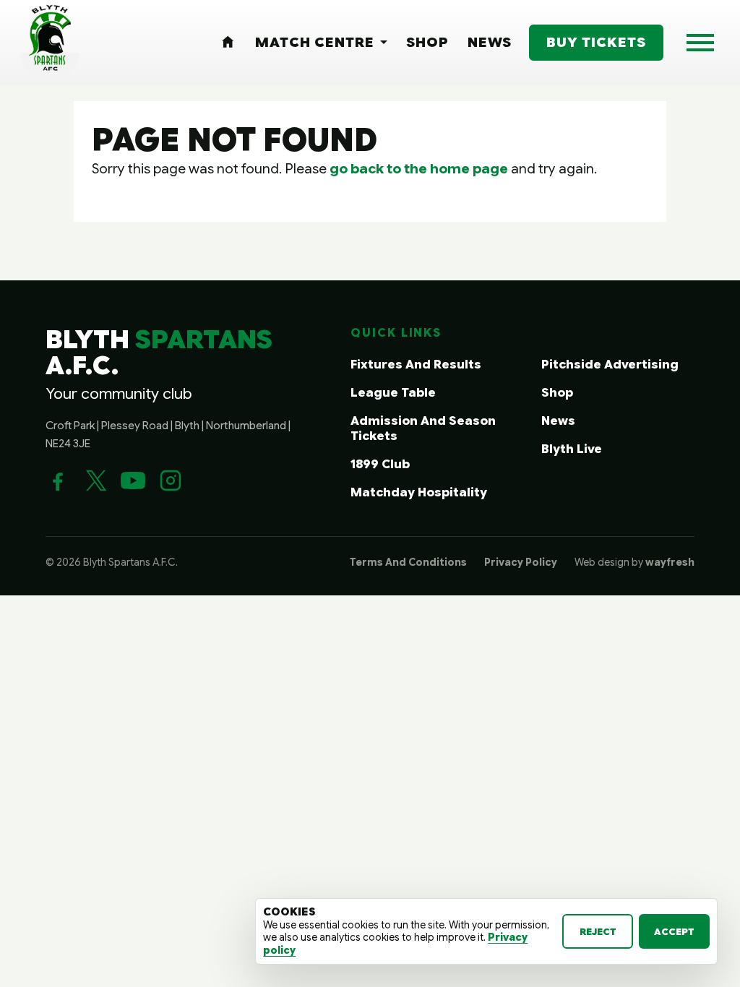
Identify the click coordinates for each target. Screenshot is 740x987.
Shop (557, 392)
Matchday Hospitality (418, 492)
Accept (674, 932)
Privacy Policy (520, 562)
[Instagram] (170, 480)
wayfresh (669, 562)
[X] (95, 480)
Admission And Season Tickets (423, 428)
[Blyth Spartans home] (49, 42)
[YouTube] (133, 480)
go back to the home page (419, 168)
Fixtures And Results (415, 364)
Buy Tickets (596, 42)
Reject (598, 932)
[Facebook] (58, 480)
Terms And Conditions (408, 562)
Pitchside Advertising (610, 364)
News (558, 420)
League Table (393, 392)
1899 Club (380, 464)
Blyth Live (571, 449)
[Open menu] (700, 42)
